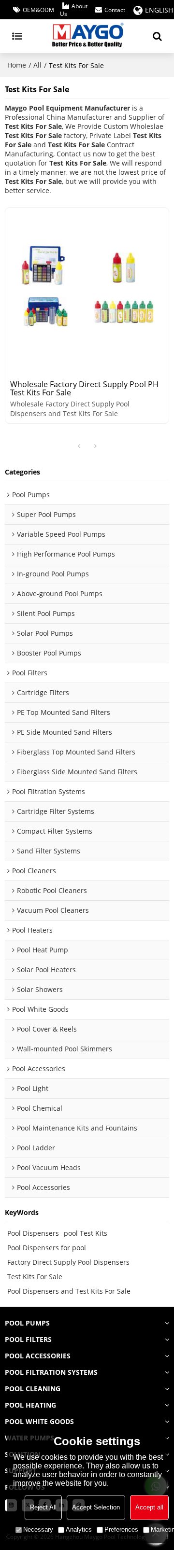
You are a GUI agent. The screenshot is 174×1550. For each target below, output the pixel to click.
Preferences (121, 1529)
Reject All (43, 1507)
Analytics (79, 1529)
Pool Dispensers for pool (46, 1247)
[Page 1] (79, 446)
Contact (114, 10)
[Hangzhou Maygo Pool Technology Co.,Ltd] (87, 36)
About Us (73, 10)
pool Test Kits (85, 1233)
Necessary (38, 1529)
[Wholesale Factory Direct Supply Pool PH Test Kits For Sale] (87, 289)
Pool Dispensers (33, 1233)
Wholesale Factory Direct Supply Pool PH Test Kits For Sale (84, 388)
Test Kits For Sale (34, 1276)
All (37, 65)
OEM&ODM (38, 10)
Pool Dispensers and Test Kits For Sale (68, 1291)
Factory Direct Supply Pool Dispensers (68, 1262)
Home (16, 65)
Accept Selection (96, 1507)
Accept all (149, 1507)
